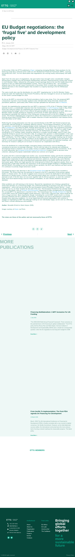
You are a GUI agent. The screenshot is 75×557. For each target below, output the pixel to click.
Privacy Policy (70, 555)
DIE (7, 46)
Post (36, 49)
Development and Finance (15, 49)
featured (32, 49)
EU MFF (12, 46)
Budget (4, 49)
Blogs (4, 46)
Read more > (34, 334)
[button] (68, 5)
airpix (17, 209)
